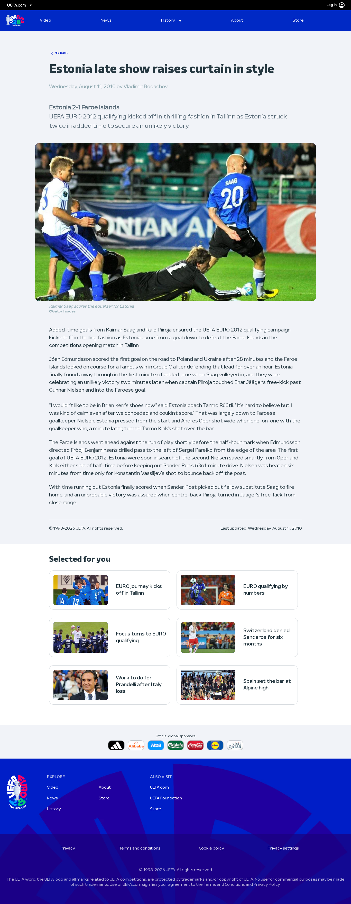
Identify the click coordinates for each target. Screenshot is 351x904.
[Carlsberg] (175, 745)
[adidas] (116, 745)
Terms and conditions (139, 848)
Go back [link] (61, 53)
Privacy (68, 848)
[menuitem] (63, 20)
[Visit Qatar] (235, 745)
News (52, 798)
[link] (45, 20)
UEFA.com (159, 787)
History (54, 809)
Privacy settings (283, 848)
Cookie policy (211, 848)
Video (52, 787)
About (105, 787)
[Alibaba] (136, 745)
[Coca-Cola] (195, 745)
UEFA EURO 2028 (15, 21)
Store (104, 798)
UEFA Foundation (166, 798)
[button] (171, 20)
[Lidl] (215, 745)
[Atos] (155, 745)
